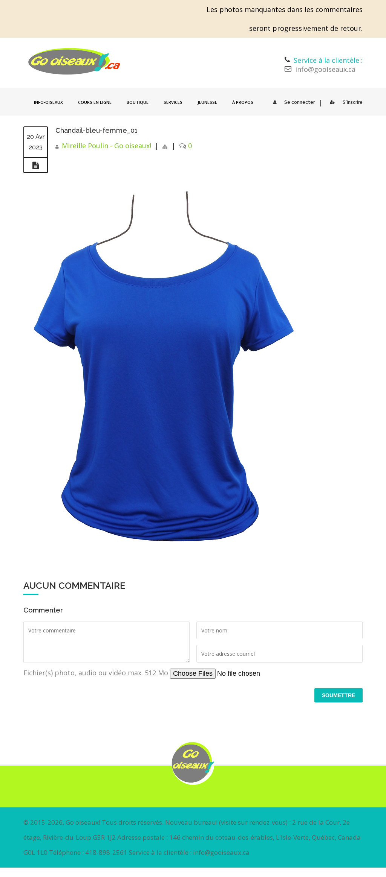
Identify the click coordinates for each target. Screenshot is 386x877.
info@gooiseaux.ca (325, 69)
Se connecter (299, 102)
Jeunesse (207, 102)
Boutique (138, 102)
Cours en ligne (95, 102)
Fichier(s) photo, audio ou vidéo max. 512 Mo (96, 672)
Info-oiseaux (48, 102)
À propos (242, 102)
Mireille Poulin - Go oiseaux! (106, 145)
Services (173, 102)
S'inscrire (353, 102)
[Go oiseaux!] (74, 61)
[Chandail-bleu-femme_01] (35, 165)
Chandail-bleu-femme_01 (96, 130)
